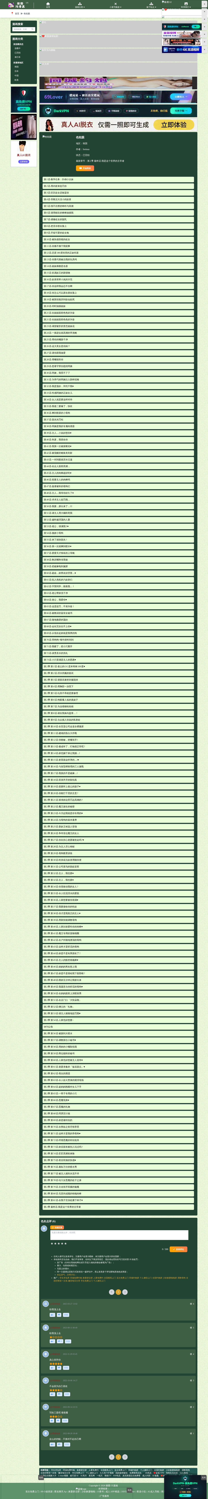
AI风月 (83, 1476)
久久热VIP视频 (106, 1473)
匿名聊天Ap (60, 1491)
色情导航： (45, 1470)
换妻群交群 (88, 1278)
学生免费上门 (87, 1281)
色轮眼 (27, 13)
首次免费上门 (122, 1278)
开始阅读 (87, 168)
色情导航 (176, 1491)
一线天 (100, 1476)
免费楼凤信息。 (136, 1473)
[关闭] (204, 4)
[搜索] (32, 29)
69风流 (148, 1473)
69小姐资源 (46, 1491)
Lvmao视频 (63, 1476)
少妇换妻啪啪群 (170, 1278)
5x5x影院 (184, 1473)
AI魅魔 (155, 1476)
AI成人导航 (153, 1491)
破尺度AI (74, 1476)
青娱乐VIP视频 (185, 1476)
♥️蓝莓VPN (158, 1473)
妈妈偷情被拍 (121, 1473)
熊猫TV (108, 1476)
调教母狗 (182, 1278)
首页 (17, 13)
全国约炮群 (157, 1278)
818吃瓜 (117, 1476)
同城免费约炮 (76, 1278)
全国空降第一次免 (48, 1473)
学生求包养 (64, 1278)
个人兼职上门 (146, 1278)
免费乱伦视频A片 (48, 1476)
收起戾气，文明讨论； (67, 1275)
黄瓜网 (92, 1476)
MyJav (132, 1491)
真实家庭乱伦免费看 (131, 1476)
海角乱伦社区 (172, 1473)
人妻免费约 (98, 1278)
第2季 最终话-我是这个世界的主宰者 (105, 161)
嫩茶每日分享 (74, 1281)
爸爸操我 (173, 1476)
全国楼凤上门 (110, 1278)
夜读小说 (141, 1491)
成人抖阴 (146, 1476)
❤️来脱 (164, 1476)
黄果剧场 (165, 1491)
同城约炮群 (134, 1278)
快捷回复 (58, 1227)
